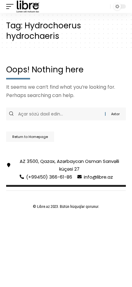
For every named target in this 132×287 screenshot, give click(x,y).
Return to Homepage (30, 136)
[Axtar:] (61, 113)
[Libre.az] (28, 6)
